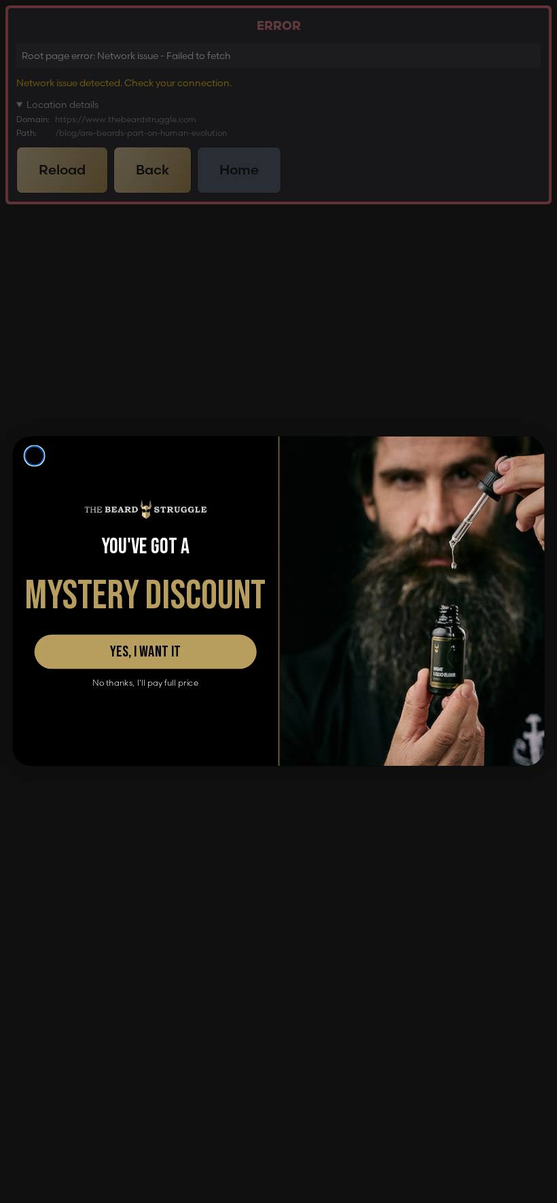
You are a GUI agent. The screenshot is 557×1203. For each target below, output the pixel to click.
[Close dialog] (34, 456)
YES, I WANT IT (145, 653)
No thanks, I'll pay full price (145, 683)
